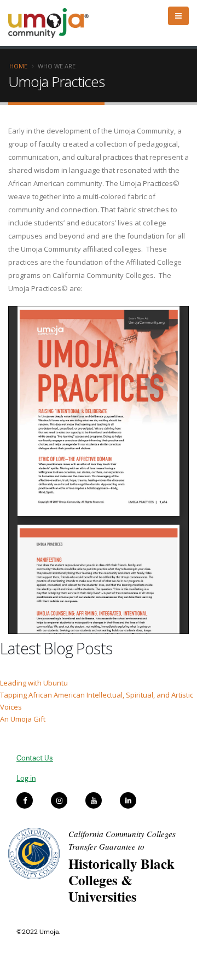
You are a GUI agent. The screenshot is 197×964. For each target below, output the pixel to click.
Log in (26, 778)
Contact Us (34, 758)
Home (18, 66)
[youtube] (93, 800)
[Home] (53, 23)
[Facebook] (24, 800)
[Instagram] (59, 800)
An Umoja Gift (22, 719)
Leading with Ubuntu (34, 683)
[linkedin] (128, 800)
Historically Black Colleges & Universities (121, 880)
